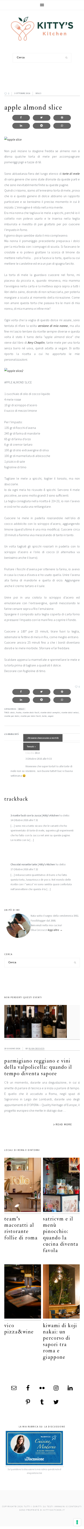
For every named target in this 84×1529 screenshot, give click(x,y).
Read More (64, 1124)
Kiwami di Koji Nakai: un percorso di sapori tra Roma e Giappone (60, 1341)
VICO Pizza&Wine (19, 1328)
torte (44, 716)
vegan (51, 716)
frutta (18, 712)
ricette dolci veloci (70, 712)
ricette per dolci (11, 716)
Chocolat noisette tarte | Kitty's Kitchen (33, 864)
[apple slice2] (13, 371)
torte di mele (71, 174)
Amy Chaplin (36, 342)
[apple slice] (13, 139)
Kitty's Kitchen (42, 28)
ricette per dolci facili (31, 716)
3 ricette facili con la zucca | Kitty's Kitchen (35, 815)
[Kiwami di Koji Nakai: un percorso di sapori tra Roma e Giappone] (61, 1292)
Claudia (29, 753)
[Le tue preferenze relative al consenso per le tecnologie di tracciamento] (77, 1522)
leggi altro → (55, 930)
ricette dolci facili (31, 712)
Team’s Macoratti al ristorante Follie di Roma (21, 1228)
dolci (38, 93)
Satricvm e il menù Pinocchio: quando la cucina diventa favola (60, 1235)
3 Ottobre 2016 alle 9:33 (38, 758)
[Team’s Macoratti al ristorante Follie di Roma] (22, 1186)
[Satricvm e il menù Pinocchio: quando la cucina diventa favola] (61, 1186)
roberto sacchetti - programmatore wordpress (70, 1527)
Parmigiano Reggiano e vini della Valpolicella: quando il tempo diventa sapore (38, 1067)
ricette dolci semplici (50, 712)
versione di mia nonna (53, 326)
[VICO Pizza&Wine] (22, 1292)
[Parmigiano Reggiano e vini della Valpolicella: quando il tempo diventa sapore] (42, 1022)
